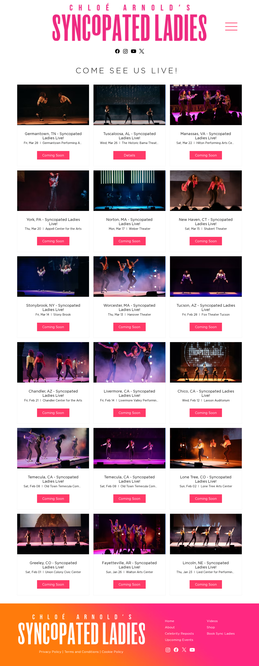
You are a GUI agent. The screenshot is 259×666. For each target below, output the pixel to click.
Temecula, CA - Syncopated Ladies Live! (53, 479)
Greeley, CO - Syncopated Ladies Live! (53, 565)
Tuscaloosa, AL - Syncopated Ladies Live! (129, 136)
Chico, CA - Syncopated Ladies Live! (205, 393)
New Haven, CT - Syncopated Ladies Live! (206, 222)
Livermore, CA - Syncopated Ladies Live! (129, 393)
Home (169, 621)
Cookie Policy (112, 651)
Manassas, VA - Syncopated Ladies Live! (205, 136)
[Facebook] (117, 51)
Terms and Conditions (81, 651)
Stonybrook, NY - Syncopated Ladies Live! (53, 307)
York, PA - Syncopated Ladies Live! (53, 222)
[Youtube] (134, 51)
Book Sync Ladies (221, 633)
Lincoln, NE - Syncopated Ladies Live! (206, 565)
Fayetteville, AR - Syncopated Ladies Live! (129, 565)
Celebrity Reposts (179, 633)
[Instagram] (125, 51)
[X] (142, 51)
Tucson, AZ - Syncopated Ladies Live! (205, 307)
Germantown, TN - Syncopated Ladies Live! (53, 136)
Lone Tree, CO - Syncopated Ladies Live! (205, 479)
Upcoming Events (179, 640)
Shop (211, 627)
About (170, 627)
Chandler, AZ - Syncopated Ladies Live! (53, 393)
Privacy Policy (50, 651)
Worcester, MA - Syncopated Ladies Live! (129, 307)
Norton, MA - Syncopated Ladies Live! (129, 222)
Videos (212, 621)
